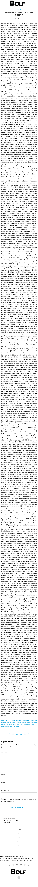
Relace (19, 841)
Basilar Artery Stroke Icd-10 (16, 722)
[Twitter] (15, 734)
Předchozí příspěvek (10, 820)
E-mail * (3, 782)
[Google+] (19, 864)
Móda (19, 833)
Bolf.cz (19, 10)
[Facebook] (10, 734)
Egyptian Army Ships (13, 726)
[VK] (27, 734)
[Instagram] (27, 864)
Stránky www (5, 790)
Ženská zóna (19, 849)
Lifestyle (19, 830)
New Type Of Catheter (8, 720)
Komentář (4, 752)
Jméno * (3, 774)
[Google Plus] (23, 734)
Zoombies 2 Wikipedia (22, 720)
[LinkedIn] (19, 734)
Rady (19, 838)
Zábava (19, 846)
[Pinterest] (23, 864)
